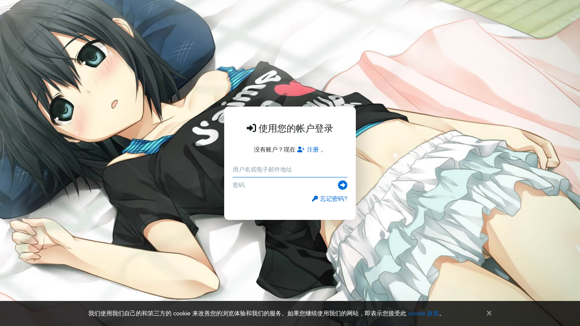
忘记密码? (333, 198)
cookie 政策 (423, 313)
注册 (313, 149)
